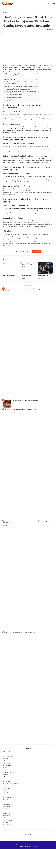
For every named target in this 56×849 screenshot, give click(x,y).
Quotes (6, 799)
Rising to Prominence (11, 83)
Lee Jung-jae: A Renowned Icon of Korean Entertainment (18, 81)
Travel (5, 817)
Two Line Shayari (8, 820)
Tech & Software (8, 813)
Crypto (5, 760)
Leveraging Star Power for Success (14, 94)
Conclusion (7, 100)
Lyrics (5, 790)
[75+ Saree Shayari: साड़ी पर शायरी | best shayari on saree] (7, 404)
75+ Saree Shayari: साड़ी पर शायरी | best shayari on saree (25, 400)
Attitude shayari (8, 754)
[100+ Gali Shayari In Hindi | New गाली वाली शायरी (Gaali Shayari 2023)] (7, 343)
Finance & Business (8, 772)
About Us (35, 846)
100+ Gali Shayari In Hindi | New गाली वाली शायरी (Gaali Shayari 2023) (28, 289)
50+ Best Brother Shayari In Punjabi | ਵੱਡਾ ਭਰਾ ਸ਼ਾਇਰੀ (24, 632)
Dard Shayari (7, 763)
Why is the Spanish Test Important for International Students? (27, 277)
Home (5, 10)
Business (6, 758)
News (5, 795)
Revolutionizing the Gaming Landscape (15, 88)
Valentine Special (8, 827)
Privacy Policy (28, 846)
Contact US (21, 846)
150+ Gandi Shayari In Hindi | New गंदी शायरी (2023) (24, 409)
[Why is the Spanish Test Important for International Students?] (27, 268)
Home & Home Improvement (11, 783)
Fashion (6, 770)
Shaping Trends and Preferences (14, 97)
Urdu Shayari (7, 824)
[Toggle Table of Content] (36, 80)
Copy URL (36, 251)
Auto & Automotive (8, 756)
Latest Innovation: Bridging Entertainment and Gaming (18, 89)
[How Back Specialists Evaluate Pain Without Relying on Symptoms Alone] (45, 268)
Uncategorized (7, 822)
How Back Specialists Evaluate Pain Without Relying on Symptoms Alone (45, 277)
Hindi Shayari (7, 781)
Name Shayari (7, 792)
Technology (7, 815)
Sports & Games (8, 808)
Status (5, 811)
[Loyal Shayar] (8, 3)
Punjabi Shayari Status (9, 797)
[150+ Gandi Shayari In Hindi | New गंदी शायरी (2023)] (7, 464)
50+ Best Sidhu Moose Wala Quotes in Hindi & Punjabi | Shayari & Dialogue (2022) (32, 521)
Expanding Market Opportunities (14, 99)
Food (5, 776)
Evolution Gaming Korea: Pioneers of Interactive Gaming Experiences (21, 86)
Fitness (6, 774)
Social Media (7, 806)
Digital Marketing (8, 765)
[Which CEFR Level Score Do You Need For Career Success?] (10, 268)
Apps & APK (7, 751)
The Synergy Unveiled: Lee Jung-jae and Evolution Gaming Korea (20, 91)
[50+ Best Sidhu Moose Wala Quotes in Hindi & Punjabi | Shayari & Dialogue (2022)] (7, 575)
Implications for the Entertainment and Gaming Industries (18, 96)
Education (6, 767)
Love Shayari (7, 788)
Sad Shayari (7, 804)
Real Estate (7, 801)
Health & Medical (8, 779)
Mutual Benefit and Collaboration (14, 92)
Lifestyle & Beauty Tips (9, 786)
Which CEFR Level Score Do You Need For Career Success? (10, 276)
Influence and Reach (11, 85)
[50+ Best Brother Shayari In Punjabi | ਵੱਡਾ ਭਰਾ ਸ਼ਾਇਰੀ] (7, 687)
